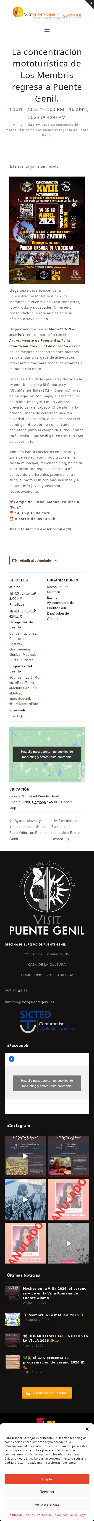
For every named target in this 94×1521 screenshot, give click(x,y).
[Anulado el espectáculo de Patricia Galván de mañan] (25, 1243)
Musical (29, 654)
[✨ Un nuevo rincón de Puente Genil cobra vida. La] (25, 1199)
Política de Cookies (21, 1515)
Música (15, 654)
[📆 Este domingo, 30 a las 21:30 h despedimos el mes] (25, 1156)
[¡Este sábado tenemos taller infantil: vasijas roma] (68, 1156)
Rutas (14, 660)
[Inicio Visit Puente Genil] (47, 897)
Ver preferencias (47, 1504)
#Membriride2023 (23, 688)
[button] (87, 1429)
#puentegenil (19, 698)
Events (41, 124)
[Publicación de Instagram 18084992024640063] (68, 1199)
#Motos (15, 693)
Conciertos (18, 638)
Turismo (27, 660)
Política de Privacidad (52, 1515)
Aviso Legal (78, 1515)
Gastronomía (19, 649)
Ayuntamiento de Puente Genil (36, 340)
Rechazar (47, 1492)
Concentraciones (22, 633)
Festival (15, 644)
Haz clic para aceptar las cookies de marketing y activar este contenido (47, 754)
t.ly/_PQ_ (16, 716)
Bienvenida (22, 124)
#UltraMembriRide (23, 703)
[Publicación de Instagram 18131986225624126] (68, 1243)
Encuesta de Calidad (50, 1393)
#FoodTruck (24, 682)
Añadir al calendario (35, 560)
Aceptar (47, 1479)
